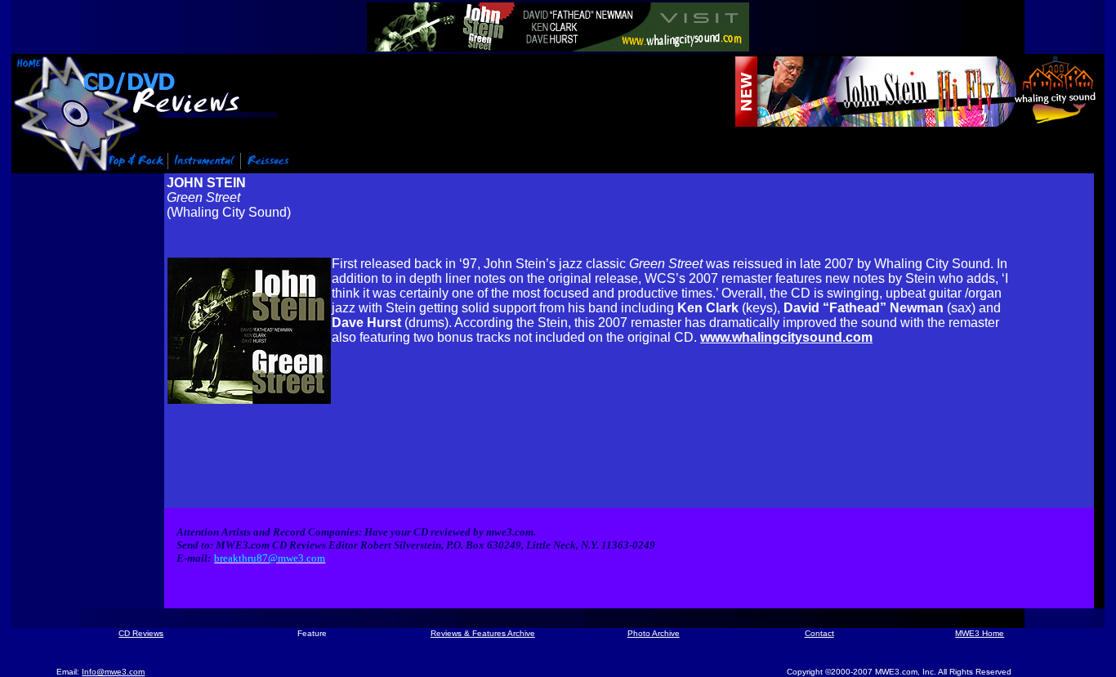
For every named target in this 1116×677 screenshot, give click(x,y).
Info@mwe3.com (113, 671)
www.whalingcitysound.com (786, 337)
